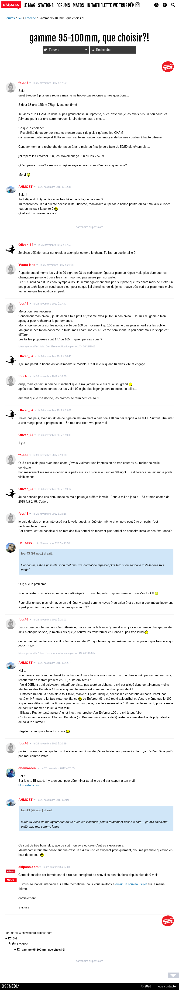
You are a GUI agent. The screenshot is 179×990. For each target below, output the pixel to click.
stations (46, 5)
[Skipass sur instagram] (137, 6)
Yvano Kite (27, 265)
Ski (20, 18)
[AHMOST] (11, 189)
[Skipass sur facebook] (132, 6)
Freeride (31, 18)
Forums (10, 18)
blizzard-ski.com (29, 785)
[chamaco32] (11, 773)
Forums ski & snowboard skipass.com (28, 933)
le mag (29, 5)
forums (63, 5)
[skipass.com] (11, 872)
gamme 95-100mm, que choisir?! (43, 949)
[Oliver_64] (11, 249)
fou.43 (23, 83)
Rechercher (103, 49)
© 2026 (146, 986)
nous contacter (167, 986)
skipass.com (28, 867)
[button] (164, 4)
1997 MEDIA (11, 986)
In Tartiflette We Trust (108, 5)
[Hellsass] (11, 548)
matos (78, 5)
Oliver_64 (26, 245)
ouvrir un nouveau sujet (131, 884)
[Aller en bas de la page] (173, 975)
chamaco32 (28, 768)
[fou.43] (11, 87)
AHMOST (26, 186)
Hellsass (25, 543)
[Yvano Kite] (11, 269)
